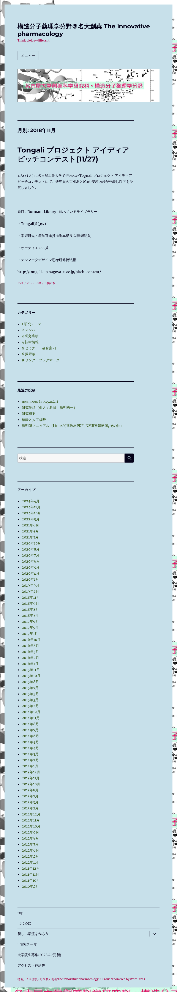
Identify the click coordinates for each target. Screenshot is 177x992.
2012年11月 (31, 820)
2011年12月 (31, 868)
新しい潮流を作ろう (33, 934)
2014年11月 (31, 718)
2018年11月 (31, 597)
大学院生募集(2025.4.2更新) (39, 955)
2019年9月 (30, 585)
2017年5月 (30, 627)
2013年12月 (31, 772)
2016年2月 (30, 657)
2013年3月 (30, 802)
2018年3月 (30, 615)
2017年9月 (30, 621)
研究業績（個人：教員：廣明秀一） (49, 407)
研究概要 (29, 413)
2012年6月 (30, 850)
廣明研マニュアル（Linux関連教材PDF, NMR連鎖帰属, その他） (73, 425)
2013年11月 (31, 778)
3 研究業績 (30, 336)
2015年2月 (30, 706)
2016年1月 (30, 663)
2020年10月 (31, 543)
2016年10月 (31, 639)
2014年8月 (30, 724)
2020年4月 (31, 573)
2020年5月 (31, 567)
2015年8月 (30, 682)
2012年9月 (30, 832)
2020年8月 (31, 549)
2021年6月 (30, 525)
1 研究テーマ (31, 324)
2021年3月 (30, 537)
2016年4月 (30, 645)
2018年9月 (30, 603)
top (20, 913)
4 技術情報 (30, 342)
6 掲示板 (50, 283)
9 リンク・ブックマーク (41, 360)
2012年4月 (30, 856)
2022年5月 (31, 519)
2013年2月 (30, 808)
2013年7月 (30, 796)
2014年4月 (30, 748)
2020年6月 (31, 561)
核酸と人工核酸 (34, 419)
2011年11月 (30, 874)
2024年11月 (31, 507)
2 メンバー (30, 330)
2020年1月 (30, 579)
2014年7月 (30, 730)
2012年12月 (31, 814)
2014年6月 (30, 736)
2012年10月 (31, 826)
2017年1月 (30, 633)
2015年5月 (30, 694)
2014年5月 (30, 742)
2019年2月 (30, 591)
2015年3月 (30, 700)
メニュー (28, 56)
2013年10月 (31, 784)
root (20, 283)
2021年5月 (30, 531)
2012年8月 (30, 838)
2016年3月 (30, 651)
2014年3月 (30, 754)
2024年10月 (31, 513)
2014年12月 (31, 712)
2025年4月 (31, 501)
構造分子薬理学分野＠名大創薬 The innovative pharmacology (57, 979)
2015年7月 (30, 688)
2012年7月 (30, 844)
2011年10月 (31, 880)
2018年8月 (30, 609)
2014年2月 (30, 760)
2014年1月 (30, 766)
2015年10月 (31, 676)
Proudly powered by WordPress (123, 979)
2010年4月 (30, 886)
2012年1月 (30, 862)
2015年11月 (31, 669)
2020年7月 (30, 555)
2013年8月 (30, 790)
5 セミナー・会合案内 (39, 348)
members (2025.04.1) (40, 401)
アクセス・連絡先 (31, 965)
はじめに (24, 923)
